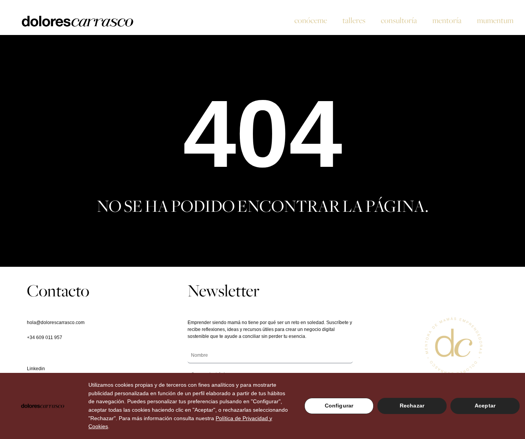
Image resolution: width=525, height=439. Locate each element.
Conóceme (310, 20)
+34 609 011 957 (44, 337)
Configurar (339, 405)
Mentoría (447, 20)
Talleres (354, 20)
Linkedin (36, 368)
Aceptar (485, 405)
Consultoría (399, 20)
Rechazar (412, 405)
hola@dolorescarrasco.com (56, 322)
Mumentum (495, 20)
